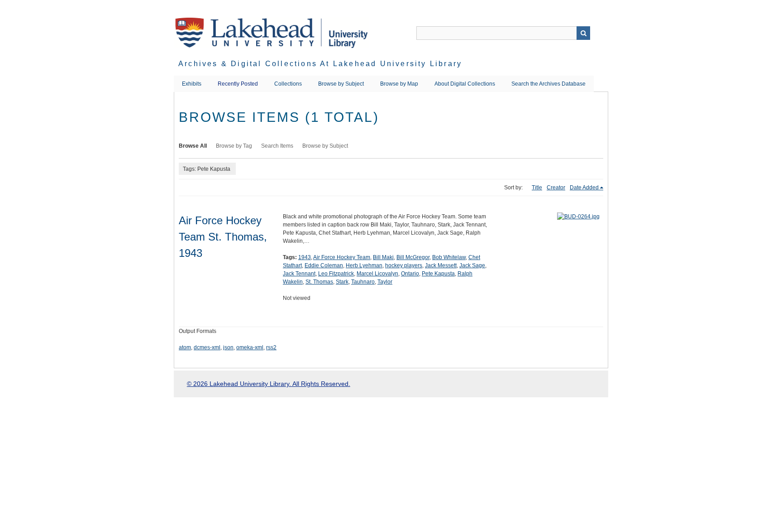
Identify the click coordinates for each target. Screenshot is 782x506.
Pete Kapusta (438, 273)
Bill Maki (383, 257)
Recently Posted (238, 84)
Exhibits (191, 84)
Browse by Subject (341, 84)
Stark (342, 282)
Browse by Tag (234, 146)
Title (537, 187)
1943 (304, 257)
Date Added (584, 187)
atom (185, 347)
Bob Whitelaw (449, 257)
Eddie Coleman (324, 265)
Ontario (410, 273)
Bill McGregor (412, 257)
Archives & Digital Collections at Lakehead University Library (320, 63)
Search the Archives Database (548, 84)
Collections (288, 84)
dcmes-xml (207, 347)
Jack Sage (472, 265)
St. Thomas (319, 282)
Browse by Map (399, 84)
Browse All (193, 146)
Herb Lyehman (364, 265)
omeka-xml (249, 347)
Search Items (277, 146)
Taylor (384, 282)
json (228, 347)
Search (583, 33)
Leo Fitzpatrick (336, 273)
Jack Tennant (299, 273)
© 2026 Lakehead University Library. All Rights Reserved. (268, 383)
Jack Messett (441, 265)
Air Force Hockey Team (341, 257)
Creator (556, 187)
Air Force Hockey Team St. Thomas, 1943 (223, 236)
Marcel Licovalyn (377, 273)
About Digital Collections (464, 84)
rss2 (271, 347)
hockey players (403, 265)
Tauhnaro (363, 282)
